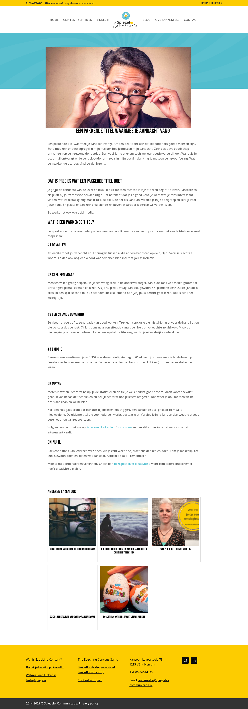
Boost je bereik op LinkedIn (45, 667)
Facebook (92, 427)
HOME (54, 20)
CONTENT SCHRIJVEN (77, 20)
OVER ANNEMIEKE (167, 20)
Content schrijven (90, 680)
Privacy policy (88, 703)
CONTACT (191, 20)
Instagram (124, 427)
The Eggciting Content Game (98, 660)
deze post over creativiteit (132, 464)
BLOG (147, 20)
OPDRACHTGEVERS (211, 3)
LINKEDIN (103, 20)
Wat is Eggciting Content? (44, 660)
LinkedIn (107, 427)
